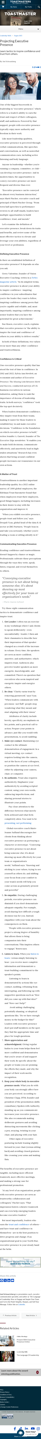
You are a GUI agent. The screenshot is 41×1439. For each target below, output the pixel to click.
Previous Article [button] (10, 1315)
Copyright (3, 1399)
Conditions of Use (5, 1395)
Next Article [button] (30, 1315)
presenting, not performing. (18, 823)
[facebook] (32, 67)
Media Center (4, 1402)
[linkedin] (36, 67)
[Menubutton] (3, 2)
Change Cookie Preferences (9, 1407)
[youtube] (38, 67)
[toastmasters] (20, 13)
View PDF (27, 23)
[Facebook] (1, 1280)
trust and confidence (19, 1224)
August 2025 (18, 36)
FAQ (1, 1390)
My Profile (28, 7)
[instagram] (40, 67)
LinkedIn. (21, 1304)
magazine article (8, 281)
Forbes (35, 277)
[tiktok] (34, 67)
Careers (2, 1404)
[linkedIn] (8, 1280)
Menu (20, 29)
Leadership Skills (5, 36)
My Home (13, 7)
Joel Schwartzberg (9, 61)
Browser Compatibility (7, 1397)
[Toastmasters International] (20, 2)
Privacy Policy (4, 1392)
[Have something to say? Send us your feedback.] (20, 1262)
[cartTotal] (3, 7)
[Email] (12, 1280)
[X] (5, 1280)
